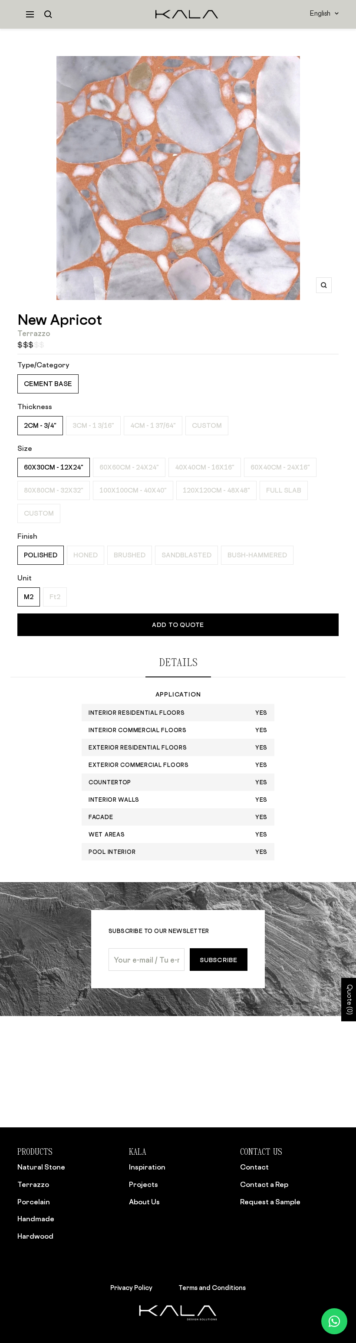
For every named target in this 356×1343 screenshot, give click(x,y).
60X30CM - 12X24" (53, 467)
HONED (85, 555)
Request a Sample (270, 1201)
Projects (143, 1184)
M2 (28, 597)
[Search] (48, 14)
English (320, 14)
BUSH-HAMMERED (257, 555)
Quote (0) (349, 1000)
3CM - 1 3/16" (93, 425)
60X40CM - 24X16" (280, 467)
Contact (254, 1167)
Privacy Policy (131, 1287)
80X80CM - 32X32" (53, 490)
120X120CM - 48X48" (216, 490)
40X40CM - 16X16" (204, 467)
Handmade (35, 1218)
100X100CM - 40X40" (133, 490)
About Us (144, 1201)
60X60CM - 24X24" (129, 467)
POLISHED (40, 555)
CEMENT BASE (48, 384)
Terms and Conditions (212, 1287)
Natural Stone (41, 1167)
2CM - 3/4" (40, 425)
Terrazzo (33, 1184)
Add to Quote (178, 624)
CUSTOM (207, 425)
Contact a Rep (264, 1184)
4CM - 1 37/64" (153, 425)
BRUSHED (129, 555)
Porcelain (33, 1201)
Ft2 (54, 597)
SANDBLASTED (186, 555)
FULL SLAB (283, 490)
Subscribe (218, 959)
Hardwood (35, 1236)
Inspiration (147, 1167)
